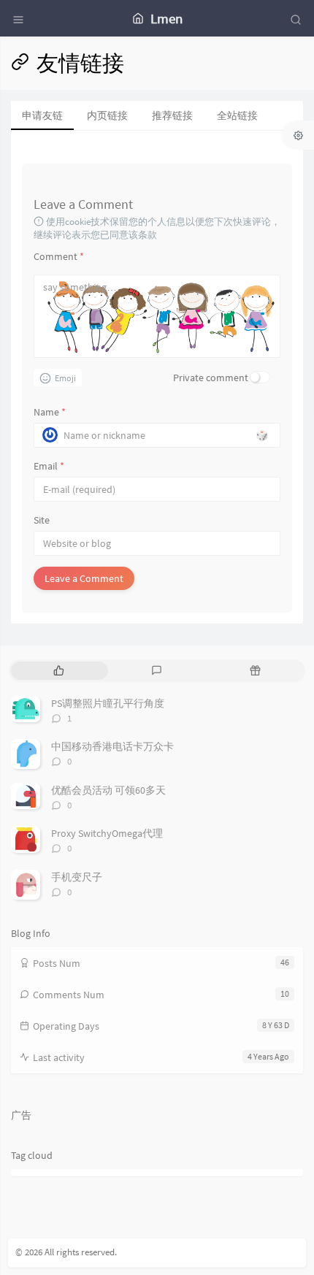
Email (49, 465)
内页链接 (107, 115)
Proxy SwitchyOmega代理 (107, 833)
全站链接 (237, 115)
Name (50, 411)
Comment (59, 256)
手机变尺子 (76, 877)
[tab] (58, 670)
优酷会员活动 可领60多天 (108, 790)
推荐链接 (172, 115)
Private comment (210, 377)
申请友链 (42, 115)
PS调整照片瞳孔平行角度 (107, 703)
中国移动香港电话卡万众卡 (112, 746)
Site (42, 520)
